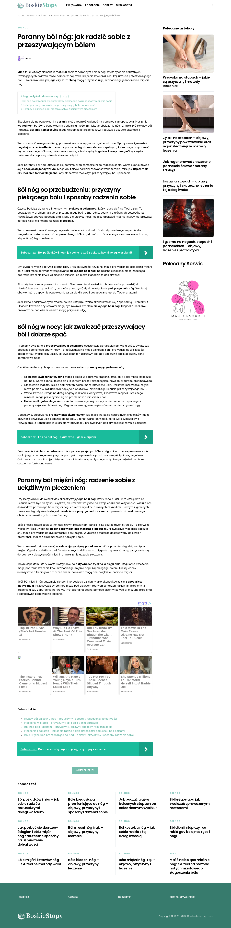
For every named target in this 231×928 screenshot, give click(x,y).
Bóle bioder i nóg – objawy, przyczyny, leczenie (83, 864)
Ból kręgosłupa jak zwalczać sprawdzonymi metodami (190, 803)
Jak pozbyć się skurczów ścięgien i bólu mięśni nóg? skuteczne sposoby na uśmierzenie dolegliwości (38, 836)
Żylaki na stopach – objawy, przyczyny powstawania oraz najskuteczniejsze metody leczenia (187, 144)
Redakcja (23, 896)
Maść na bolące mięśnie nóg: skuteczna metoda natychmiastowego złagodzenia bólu (190, 866)
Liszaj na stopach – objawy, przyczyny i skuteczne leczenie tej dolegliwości (188, 185)
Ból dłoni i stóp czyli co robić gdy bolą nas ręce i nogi (190, 831)
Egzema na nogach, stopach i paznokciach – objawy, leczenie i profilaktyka (187, 246)
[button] (212, 5)
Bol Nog (43, 15)
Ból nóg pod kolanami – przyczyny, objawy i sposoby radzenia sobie (68, 726)
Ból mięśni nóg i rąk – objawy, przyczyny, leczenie (85, 831)
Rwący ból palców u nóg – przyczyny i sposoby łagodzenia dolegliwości (70, 718)
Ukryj (64, 96)
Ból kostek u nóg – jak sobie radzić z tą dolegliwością (137, 831)
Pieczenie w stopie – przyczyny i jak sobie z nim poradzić (61, 722)
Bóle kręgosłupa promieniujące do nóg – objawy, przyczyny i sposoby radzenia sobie (79, 735)
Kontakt (73, 896)
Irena (28, 58)
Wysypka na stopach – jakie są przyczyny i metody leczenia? (186, 81)
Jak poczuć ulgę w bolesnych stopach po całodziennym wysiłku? (138, 803)
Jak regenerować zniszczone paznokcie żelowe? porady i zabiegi (187, 165)
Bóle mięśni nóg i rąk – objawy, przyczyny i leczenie (137, 864)
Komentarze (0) (85, 770)
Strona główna (25, 15)
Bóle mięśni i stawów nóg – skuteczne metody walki (39, 861)
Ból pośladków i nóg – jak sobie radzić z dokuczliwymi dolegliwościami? (38, 805)
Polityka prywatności (181, 896)
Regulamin (124, 896)
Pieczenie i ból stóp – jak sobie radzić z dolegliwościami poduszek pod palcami (74, 731)
